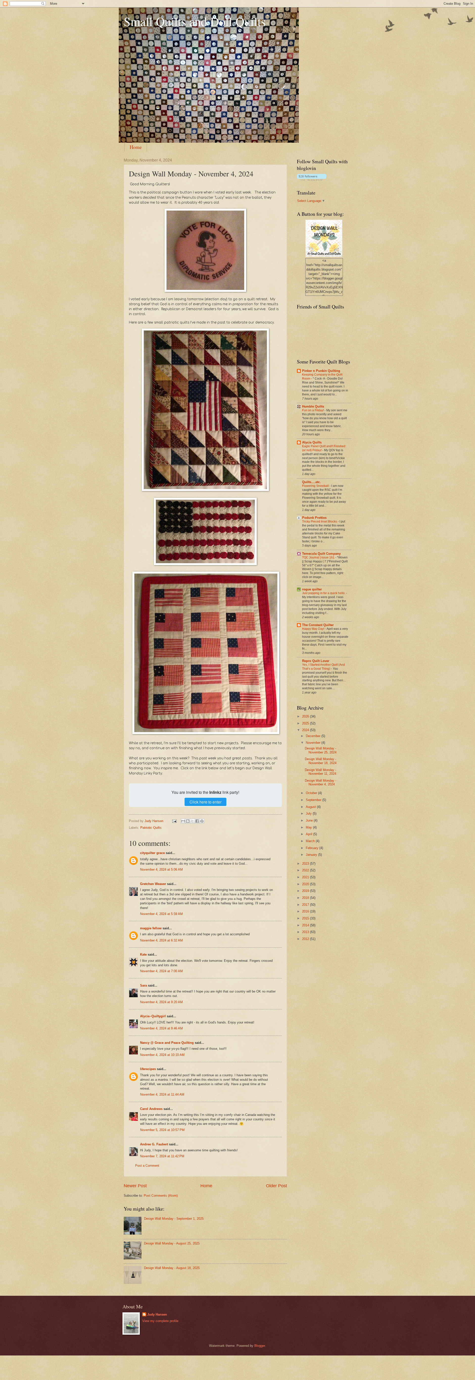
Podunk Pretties (314, 518)
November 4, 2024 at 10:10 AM (162, 1055)
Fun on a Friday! (313, 410)
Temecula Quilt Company (321, 553)
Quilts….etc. (311, 482)
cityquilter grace (152, 853)
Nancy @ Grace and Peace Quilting (167, 1043)
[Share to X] (192, 821)
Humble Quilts (313, 406)
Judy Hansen (157, 1314)
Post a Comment (147, 1165)
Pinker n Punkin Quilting (321, 371)
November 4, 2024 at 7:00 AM (161, 971)
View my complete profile (160, 1321)
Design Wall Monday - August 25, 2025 (172, 1243)
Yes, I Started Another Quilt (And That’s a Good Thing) (323, 666)
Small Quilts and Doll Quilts (195, 21)
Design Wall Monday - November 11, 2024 (320, 771)
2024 (306, 730)
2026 (306, 716)
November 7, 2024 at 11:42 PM (162, 1156)
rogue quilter (312, 589)
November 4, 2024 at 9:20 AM (161, 1002)
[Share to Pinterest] (201, 821)
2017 (306, 905)
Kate (143, 954)
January (312, 854)
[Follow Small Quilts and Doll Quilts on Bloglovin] (311, 179)
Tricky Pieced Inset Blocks (320, 521)
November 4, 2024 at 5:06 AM (161, 869)
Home (136, 147)
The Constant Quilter (318, 625)
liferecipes (148, 1069)
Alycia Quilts (312, 442)
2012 (306, 939)
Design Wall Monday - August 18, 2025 (172, 1268)
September (314, 800)
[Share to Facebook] (197, 821)
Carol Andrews (151, 1109)
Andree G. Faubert (154, 1144)
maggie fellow (151, 928)
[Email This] (183, 821)
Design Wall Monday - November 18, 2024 (320, 761)
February (312, 848)
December (313, 736)
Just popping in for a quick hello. (324, 593)
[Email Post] (174, 821)
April (309, 834)
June (310, 820)
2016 (306, 911)
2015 (306, 918)
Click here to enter (205, 802)
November (313, 743)
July (309, 813)
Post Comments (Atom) (161, 1195)
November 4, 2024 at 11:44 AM (162, 1094)
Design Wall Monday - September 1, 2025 (174, 1218)
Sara (143, 985)
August (311, 807)
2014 (306, 925)
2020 (306, 884)
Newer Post (135, 1185)
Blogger (259, 1346)
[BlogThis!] (187, 821)
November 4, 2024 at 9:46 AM (161, 1028)
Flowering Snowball (316, 486)
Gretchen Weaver (153, 884)
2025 (306, 723)
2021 (306, 877)
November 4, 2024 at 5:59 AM (161, 914)
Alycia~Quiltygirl (153, 1016)
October (312, 793)
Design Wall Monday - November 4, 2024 (320, 782)
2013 (306, 932)
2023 (306, 863)
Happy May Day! (313, 629)
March (311, 841)
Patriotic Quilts (151, 827)
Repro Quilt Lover (315, 661)
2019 (306, 891)
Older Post (276, 1185)
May (309, 827)
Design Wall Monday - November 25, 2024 (320, 750)
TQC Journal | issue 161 (318, 557)
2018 (306, 898)
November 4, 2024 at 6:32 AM (161, 940)
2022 (306, 870)
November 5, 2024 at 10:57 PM (162, 1130)
